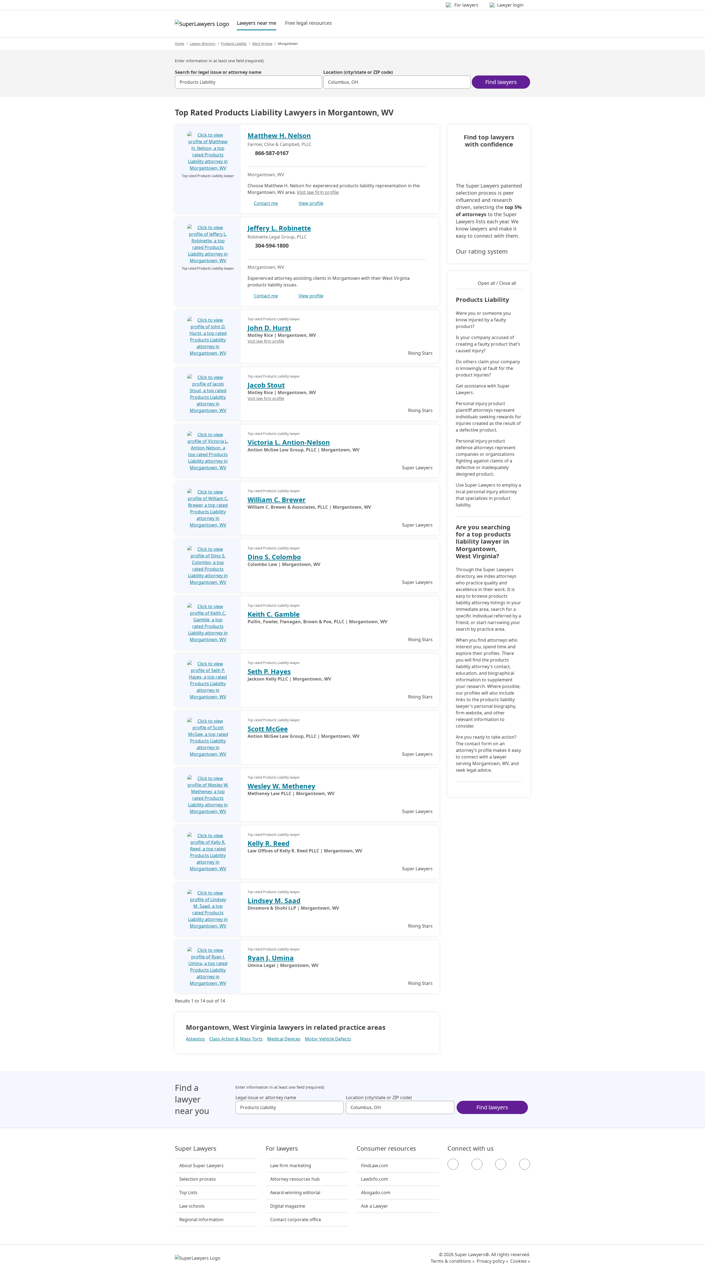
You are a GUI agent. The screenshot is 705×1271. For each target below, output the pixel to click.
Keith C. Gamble (274, 614)
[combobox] (248, 82)
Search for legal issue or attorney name (218, 72)
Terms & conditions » (452, 1261)
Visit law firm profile (318, 192)
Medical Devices (283, 1039)
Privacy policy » (492, 1261)
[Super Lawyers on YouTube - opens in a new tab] (500, 1164)
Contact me (266, 203)
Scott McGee (268, 728)
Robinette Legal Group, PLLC (277, 236)
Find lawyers (501, 82)
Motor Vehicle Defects (328, 1039)
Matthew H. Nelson (279, 135)
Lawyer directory (202, 43)
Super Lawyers (195, 1148)
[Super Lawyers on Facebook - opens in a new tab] (453, 1164)
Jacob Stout (266, 384)
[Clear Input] (315, 82)
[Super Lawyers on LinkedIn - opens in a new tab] (524, 1164)
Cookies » (520, 1261)
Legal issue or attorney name (265, 1097)
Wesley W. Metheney (281, 785)
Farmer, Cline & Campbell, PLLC (279, 144)
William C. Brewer (277, 499)
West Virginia (262, 43)
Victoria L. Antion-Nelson (289, 442)
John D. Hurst (269, 327)
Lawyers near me (256, 22)
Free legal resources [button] (308, 23)
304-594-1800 (272, 245)
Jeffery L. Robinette (279, 227)
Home (179, 43)
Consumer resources (386, 1148)
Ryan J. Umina (271, 957)
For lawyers (282, 1148)
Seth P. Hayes (269, 671)
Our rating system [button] (482, 251)
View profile (311, 203)
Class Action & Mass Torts (236, 1039)
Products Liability (234, 43)
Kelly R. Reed (268, 843)
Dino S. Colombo (274, 556)
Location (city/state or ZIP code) (358, 72)
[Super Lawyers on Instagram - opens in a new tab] (476, 1164)
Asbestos (195, 1039)
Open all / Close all (497, 283)
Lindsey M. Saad (274, 900)
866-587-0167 (272, 153)
